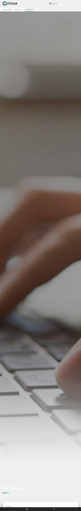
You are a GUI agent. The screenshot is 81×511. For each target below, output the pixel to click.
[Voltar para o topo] (54, 509)
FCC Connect (18, 9)
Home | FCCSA (7, 9)
